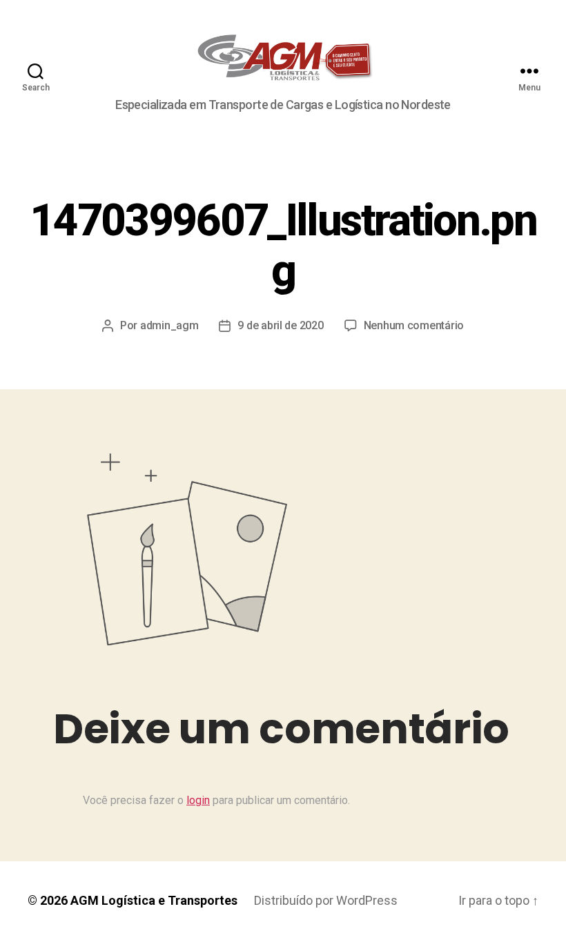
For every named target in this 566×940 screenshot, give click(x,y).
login (198, 800)
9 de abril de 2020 (280, 325)
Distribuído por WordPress (326, 900)
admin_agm (169, 325)
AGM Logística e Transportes (153, 900)
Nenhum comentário (414, 325)
